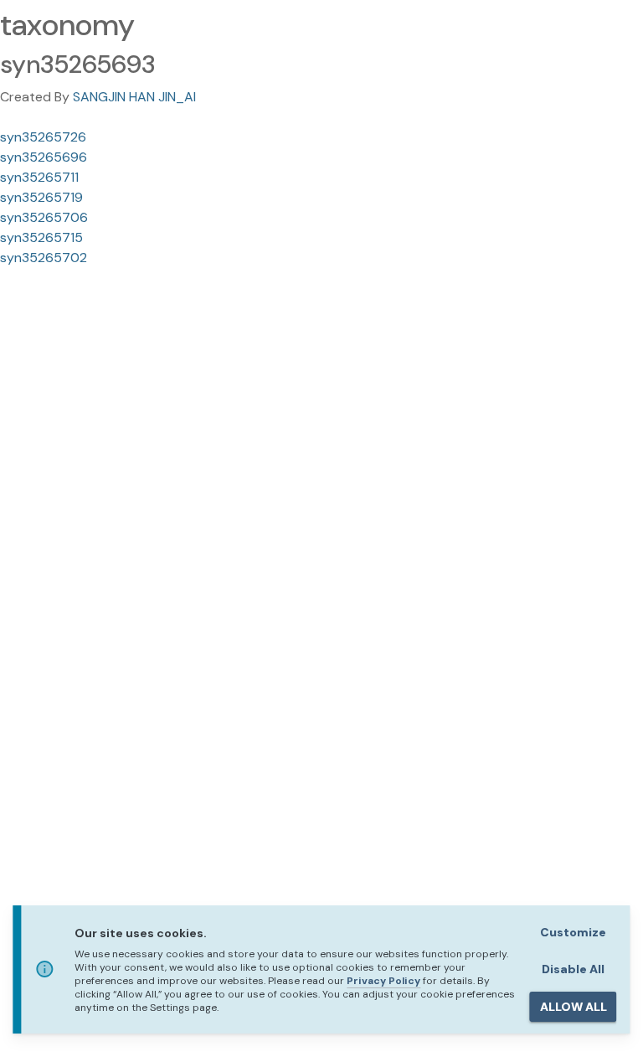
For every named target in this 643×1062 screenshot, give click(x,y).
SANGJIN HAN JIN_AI (134, 97)
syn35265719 (41, 197)
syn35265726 (43, 137)
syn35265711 (39, 177)
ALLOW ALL (573, 1006)
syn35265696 (43, 157)
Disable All (573, 969)
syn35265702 (43, 257)
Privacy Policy (383, 980)
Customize (573, 932)
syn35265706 (44, 217)
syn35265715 (41, 237)
